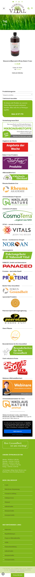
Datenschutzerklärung (11, 547)
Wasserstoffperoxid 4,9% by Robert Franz (17, 61)
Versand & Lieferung (10, 493)
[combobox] (17, 94)
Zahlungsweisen (9, 498)
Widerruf (7, 502)
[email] (13, 1)
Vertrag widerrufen (17, 575)
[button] (3, 574)
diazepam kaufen (9, 511)
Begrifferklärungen (10, 534)
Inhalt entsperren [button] (17, 431)
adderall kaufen (9, 506)
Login (6, 485)
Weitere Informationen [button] (17, 434)
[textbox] (17, 95)
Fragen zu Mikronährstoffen (12, 538)
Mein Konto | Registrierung (12, 489)
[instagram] (22, 1)
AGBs (6, 542)
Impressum (8, 529)
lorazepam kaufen (9, 515)
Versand (19, 69)
